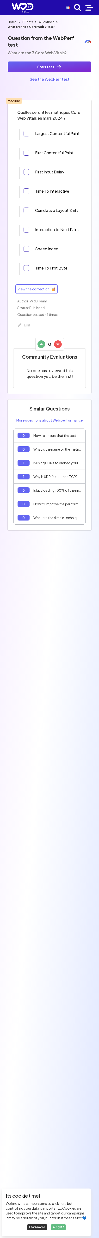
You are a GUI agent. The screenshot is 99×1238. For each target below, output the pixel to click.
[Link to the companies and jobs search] (77, 8)
